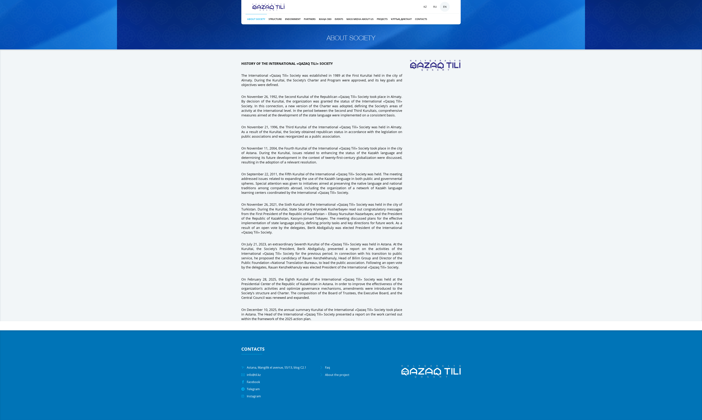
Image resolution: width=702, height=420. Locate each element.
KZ (425, 6)
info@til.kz (254, 375)
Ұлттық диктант (401, 19)
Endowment (293, 19)
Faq (327, 367)
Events (339, 19)
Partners (310, 19)
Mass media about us (359, 19)
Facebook (253, 382)
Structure (275, 19)
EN (445, 6)
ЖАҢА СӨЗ (325, 19)
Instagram (254, 396)
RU (435, 6)
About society (256, 19)
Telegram (253, 389)
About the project (337, 375)
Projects (382, 19)
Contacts (421, 19)
